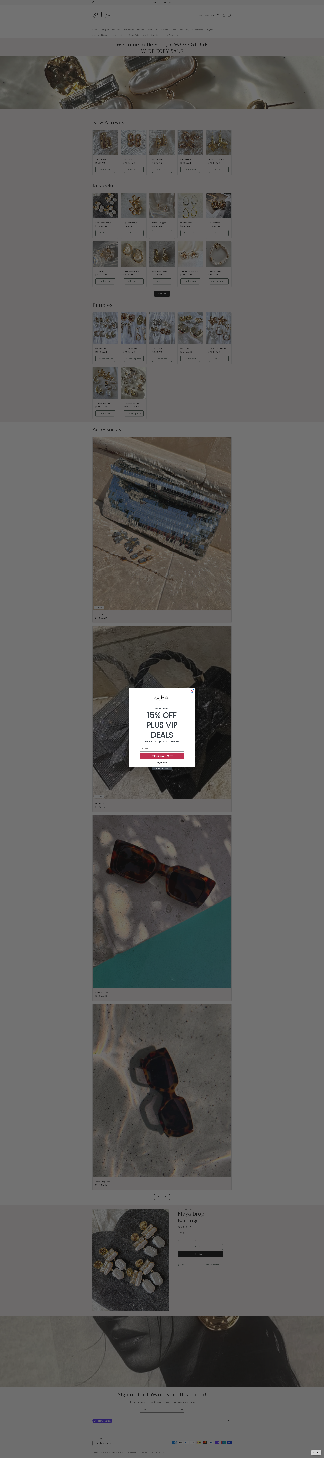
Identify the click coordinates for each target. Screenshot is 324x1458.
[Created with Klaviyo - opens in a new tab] (162, 768)
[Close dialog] (192, 691)
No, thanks (162, 762)
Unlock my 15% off (162, 756)
